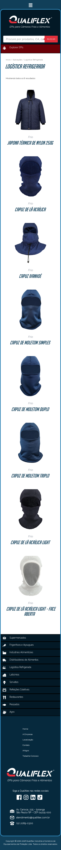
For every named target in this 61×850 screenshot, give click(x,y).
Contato (26, 745)
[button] (30, 5)
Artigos (26, 750)
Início (8, 60)
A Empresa (28, 734)
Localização (28, 740)
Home (25, 729)
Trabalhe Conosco (30, 756)
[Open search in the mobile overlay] (30, 39)
